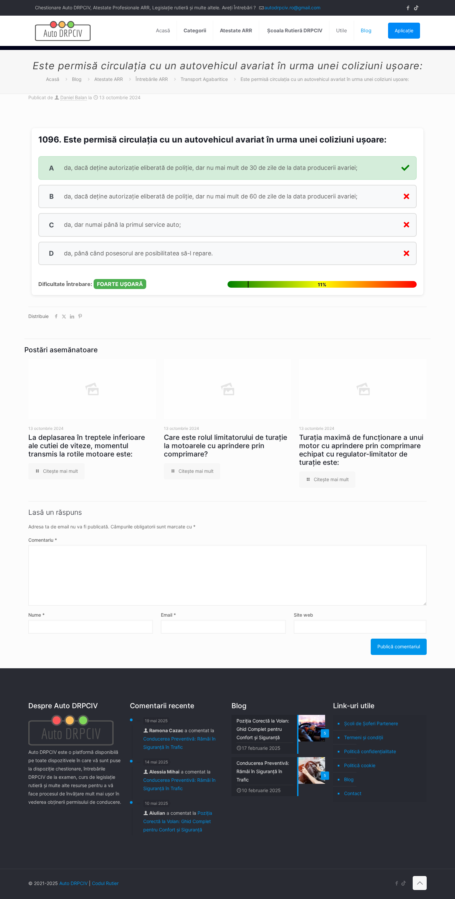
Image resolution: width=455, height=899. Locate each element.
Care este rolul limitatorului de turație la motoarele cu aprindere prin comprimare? (225, 445)
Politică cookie (359, 765)
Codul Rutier (105, 883)
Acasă (52, 79)
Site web (303, 615)
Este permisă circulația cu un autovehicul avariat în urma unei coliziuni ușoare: (324, 79)
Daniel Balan (73, 97)
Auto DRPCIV (73, 883)
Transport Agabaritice (204, 79)
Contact (352, 793)
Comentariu (42, 540)
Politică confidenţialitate (370, 751)
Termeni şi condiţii (363, 737)
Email (168, 615)
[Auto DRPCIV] (63, 31)
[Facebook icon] (407, 8)
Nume (36, 615)
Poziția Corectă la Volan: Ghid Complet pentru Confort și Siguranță (177, 821)
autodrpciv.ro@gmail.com (292, 7)
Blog (77, 79)
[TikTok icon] (416, 8)
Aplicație (404, 30)
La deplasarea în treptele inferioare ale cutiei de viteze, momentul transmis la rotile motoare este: (86, 445)
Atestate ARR (108, 79)
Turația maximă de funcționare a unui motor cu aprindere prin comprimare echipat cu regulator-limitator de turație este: (361, 449)
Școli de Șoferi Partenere (371, 723)
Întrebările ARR (152, 79)
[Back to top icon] (420, 883)
